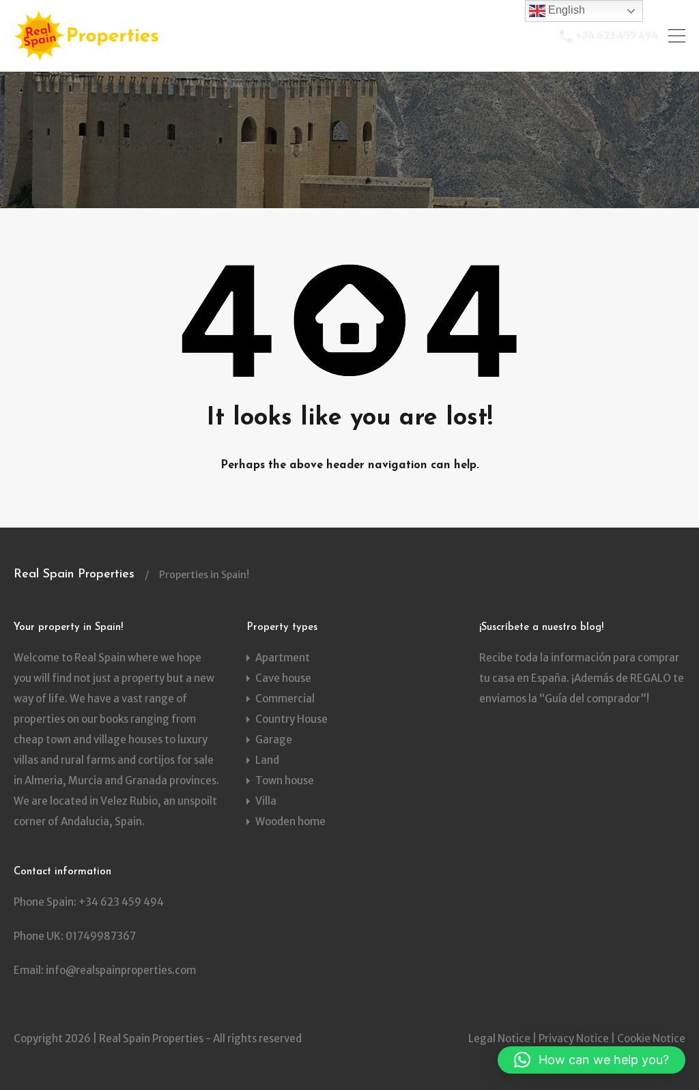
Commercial (285, 698)
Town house (284, 780)
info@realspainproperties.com (121, 970)
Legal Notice (499, 1038)
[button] (591, 1060)
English (565, 10)
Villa (265, 800)
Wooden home (290, 821)
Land (267, 760)
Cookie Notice (651, 1038)
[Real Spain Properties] (90, 54)
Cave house (283, 678)
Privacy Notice (574, 1038)
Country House (291, 719)
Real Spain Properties (74, 575)
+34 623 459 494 (616, 36)
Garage (273, 739)
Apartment (282, 657)
